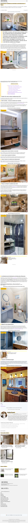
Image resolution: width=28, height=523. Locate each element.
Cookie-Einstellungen (4, 506)
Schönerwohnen (3, 406)
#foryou (21, 81)
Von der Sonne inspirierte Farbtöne (13, 89)
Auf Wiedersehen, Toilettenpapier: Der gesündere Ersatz (8, 427)
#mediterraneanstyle (15, 284)
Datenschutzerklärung (4, 500)
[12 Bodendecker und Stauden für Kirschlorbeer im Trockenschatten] (2, 476)
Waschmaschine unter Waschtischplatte (6, 424)
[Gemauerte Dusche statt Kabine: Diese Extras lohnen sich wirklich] (4, 260)
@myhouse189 (2, 81)
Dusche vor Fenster (22, 423)
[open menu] (26, 1)
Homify (1, 404)
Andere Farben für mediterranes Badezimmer (15, 90)
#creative (19, 81)
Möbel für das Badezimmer (11, 93)
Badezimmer (6, 2)
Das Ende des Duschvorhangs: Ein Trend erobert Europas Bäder (9, 426)
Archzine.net (5, 482)
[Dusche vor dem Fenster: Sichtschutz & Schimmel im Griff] (7, 454)
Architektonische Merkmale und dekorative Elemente (15, 92)
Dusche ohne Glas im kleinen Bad (14, 423)
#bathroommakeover (10, 284)
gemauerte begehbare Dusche (5, 423)
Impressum (2, 495)
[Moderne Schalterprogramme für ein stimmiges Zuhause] (2, 470)
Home (1, 2)
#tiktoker (9, 81)
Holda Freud (11, 412)
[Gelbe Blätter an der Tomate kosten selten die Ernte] (17, 470)
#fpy (5, 81)
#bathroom (5, 284)
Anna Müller (4, 447)
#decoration (11, 81)
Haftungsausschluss (4, 505)
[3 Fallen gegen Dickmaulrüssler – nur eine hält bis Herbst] (16, 476)
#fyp (18, 284)
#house (7, 81)
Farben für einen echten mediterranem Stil (13, 85)
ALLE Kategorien (3, 496)
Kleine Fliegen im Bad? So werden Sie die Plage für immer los (9, 425)
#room (16, 81)
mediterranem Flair (14, 186)
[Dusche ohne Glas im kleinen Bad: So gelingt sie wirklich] (4, 355)
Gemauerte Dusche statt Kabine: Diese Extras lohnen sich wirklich (12, 259)
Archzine (4, 1)
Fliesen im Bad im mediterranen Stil (12, 91)
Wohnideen (3, 2)
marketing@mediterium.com (6, 491)
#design (14, 81)
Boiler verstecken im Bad (15, 424)
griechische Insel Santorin (20, 103)
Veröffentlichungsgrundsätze (5, 501)
